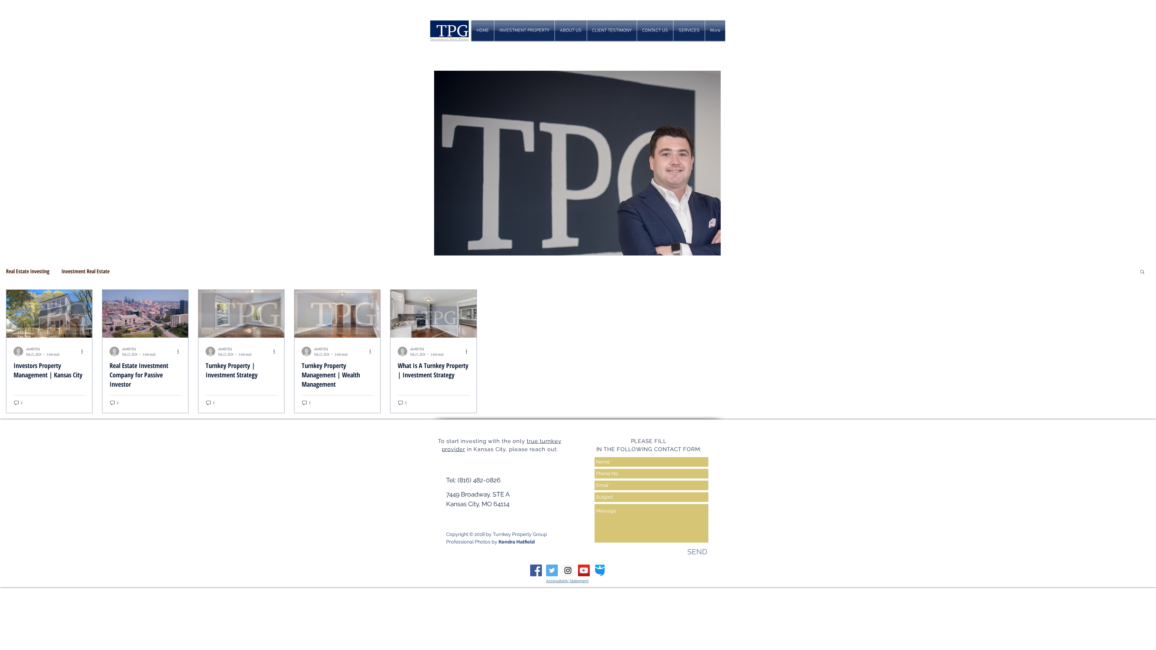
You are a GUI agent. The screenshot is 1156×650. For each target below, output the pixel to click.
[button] (1142, 272)
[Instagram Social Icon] (568, 570)
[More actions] (84, 351)
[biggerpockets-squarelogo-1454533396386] (600, 570)
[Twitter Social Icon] (552, 570)
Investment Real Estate (85, 271)
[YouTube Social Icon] (584, 570)
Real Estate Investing (27, 271)
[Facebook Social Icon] (536, 570)
